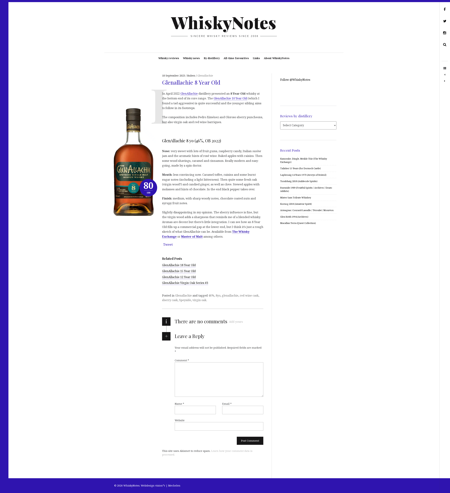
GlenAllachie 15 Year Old (179, 271)
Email (227, 403)
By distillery (212, 58)
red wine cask (249, 295)
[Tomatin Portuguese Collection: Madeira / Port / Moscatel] (445, 75)
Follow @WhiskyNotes (295, 80)
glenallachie (230, 295)
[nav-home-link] (445, 68)
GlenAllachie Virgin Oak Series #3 (185, 283)
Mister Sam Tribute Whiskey (295, 197)
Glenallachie (205, 75)
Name (179, 403)
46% (211, 295)
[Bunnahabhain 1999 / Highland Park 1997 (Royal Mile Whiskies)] (445, 81)
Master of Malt (192, 236)
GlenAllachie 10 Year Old (230, 98)
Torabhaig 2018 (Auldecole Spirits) (298, 181)
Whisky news (191, 58)
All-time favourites (236, 58)
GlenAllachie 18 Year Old (179, 265)
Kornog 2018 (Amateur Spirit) (296, 203)
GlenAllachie (189, 93)
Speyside (185, 300)
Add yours (236, 322)
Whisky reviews (168, 58)
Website (180, 420)
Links (256, 58)
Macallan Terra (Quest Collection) (298, 223)
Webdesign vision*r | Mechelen (160, 485)
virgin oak (199, 300)
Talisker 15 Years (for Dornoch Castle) (300, 168)
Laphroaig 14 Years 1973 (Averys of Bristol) (303, 174)
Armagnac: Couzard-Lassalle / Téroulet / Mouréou (306, 210)
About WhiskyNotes (277, 58)
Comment (182, 360)
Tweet (168, 244)
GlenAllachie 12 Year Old (179, 277)
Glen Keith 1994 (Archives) (294, 216)
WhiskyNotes (223, 22)
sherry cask (170, 300)
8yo (218, 295)
